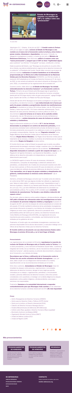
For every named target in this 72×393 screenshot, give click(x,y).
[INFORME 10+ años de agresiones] (47, 4)
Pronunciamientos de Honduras (16, 348)
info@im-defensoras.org (46, 382)
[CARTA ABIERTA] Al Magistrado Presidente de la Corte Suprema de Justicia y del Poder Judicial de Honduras (36, 355)
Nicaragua (55, 347)
